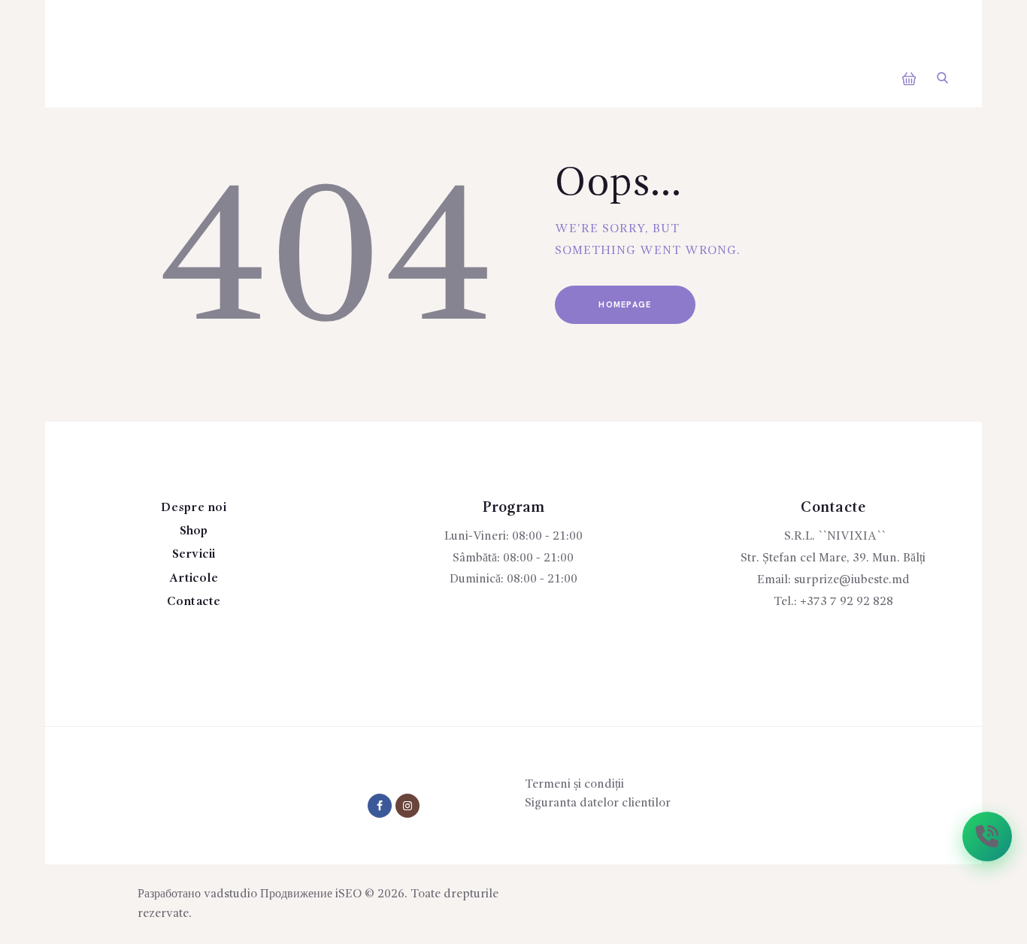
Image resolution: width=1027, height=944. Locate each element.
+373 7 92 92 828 (846, 602)
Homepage (624, 305)
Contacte (194, 602)
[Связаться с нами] (987, 836)
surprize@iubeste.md (852, 580)
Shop (194, 531)
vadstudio (230, 894)
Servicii (194, 555)
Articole (193, 579)
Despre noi (193, 508)
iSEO (348, 894)
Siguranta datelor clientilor (598, 803)
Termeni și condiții (574, 785)
